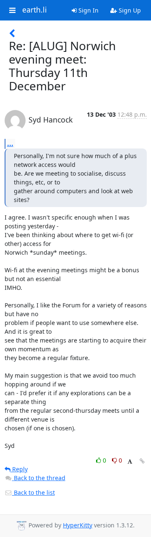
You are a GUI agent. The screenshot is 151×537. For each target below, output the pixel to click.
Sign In (88, 10)
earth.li (34, 10)
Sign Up (129, 10)
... (10, 143)
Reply (19, 469)
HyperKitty (77, 525)
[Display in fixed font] (129, 461)
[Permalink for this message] (142, 461)
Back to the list (33, 492)
